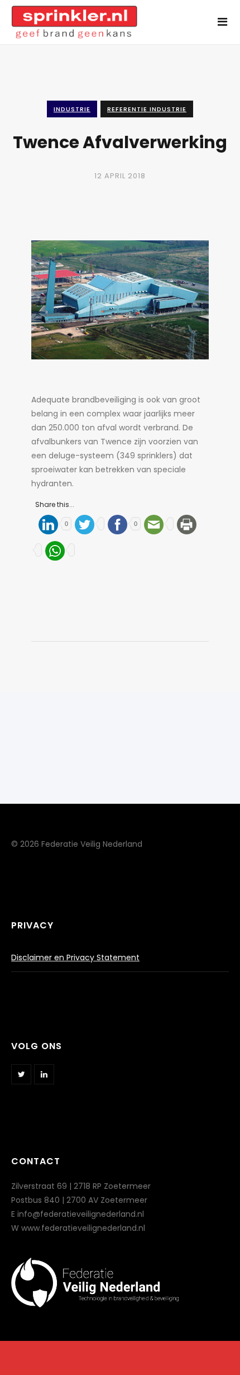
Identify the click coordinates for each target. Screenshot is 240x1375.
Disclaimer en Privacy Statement (75, 957)
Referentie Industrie (146, 109)
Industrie (72, 109)
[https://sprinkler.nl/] (74, 16)
